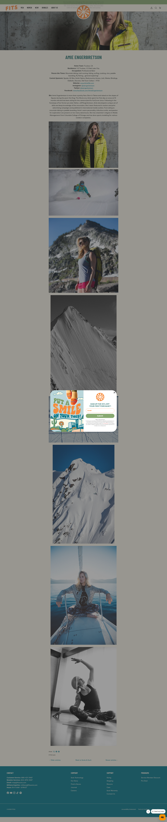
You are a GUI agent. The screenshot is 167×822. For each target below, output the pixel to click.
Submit (100, 416)
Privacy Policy (105, 423)
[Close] (114, 392)
